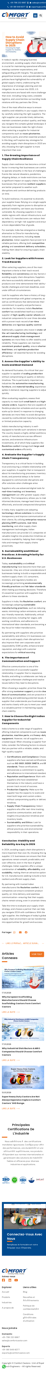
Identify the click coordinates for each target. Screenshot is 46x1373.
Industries (7, 1302)
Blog (25, 1292)
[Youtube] (16, 1280)
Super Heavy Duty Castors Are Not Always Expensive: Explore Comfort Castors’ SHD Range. (21, 1100)
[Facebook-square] (3, 1280)
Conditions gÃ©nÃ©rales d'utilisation (29, 1317)
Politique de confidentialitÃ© (31, 1307)
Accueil (5, 1292)
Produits (6, 1297)
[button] (35, 15)
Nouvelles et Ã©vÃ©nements (31, 1299)
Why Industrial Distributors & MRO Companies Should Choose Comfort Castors (22, 1051)
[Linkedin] (9, 1280)
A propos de (8, 1307)
